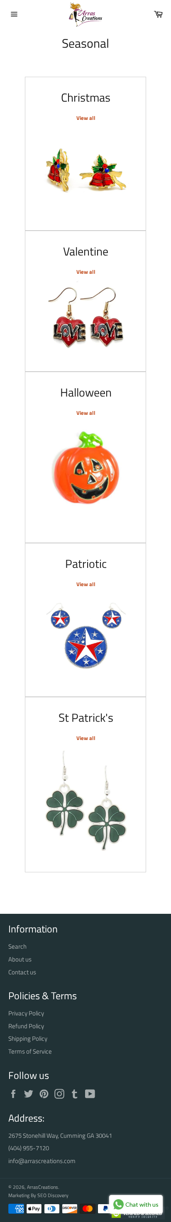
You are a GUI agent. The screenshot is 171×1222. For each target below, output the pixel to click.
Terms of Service (30, 1051)
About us (20, 959)
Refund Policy (26, 1026)
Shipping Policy (27, 1038)
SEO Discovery (52, 1195)
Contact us (22, 972)
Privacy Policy (26, 1013)
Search (17, 946)
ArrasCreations (42, 1187)
